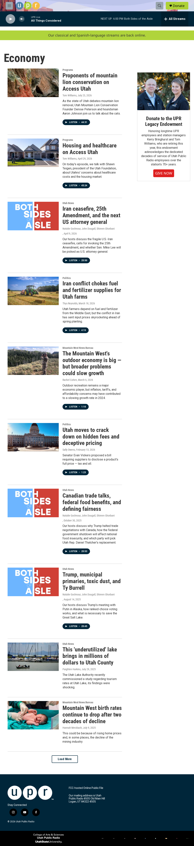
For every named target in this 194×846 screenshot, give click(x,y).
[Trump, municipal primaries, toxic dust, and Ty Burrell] (33, 582)
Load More (65, 759)
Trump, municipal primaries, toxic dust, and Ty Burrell (92, 581)
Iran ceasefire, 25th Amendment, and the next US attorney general (91, 215)
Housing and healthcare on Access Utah (90, 148)
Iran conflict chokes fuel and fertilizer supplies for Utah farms (92, 290)
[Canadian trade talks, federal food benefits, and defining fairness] (33, 503)
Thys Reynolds (70, 303)
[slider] (27, 19)
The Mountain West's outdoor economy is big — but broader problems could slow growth (92, 363)
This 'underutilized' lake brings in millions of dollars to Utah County (90, 656)
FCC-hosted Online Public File (86, 788)
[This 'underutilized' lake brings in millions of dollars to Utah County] (33, 657)
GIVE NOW (163, 173)
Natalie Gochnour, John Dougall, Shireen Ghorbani (89, 228)
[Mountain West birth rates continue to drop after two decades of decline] (33, 715)
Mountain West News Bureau (78, 347)
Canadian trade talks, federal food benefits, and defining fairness (92, 502)
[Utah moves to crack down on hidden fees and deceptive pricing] (33, 437)
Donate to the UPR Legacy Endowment (163, 121)
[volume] (22, 19)
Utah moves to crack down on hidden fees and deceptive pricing (91, 436)
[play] (10, 19)
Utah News (68, 203)
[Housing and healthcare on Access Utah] (33, 153)
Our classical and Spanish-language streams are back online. (97, 35)
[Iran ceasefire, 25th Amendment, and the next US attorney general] (33, 216)
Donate (179, 6)
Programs (68, 69)
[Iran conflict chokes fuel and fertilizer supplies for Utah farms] (33, 291)
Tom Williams (70, 95)
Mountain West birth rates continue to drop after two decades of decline (92, 714)
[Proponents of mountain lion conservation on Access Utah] (33, 83)
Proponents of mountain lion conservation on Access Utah (90, 82)
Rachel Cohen (70, 379)
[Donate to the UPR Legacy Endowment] (163, 91)
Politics (67, 278)
